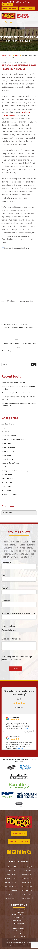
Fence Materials (8, 451)
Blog (6, 324)
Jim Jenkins (24, 62)
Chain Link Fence (8, 432)
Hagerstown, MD (11, 890)
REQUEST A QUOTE (27, 8)
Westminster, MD (27, 898)
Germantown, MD (11, 886)
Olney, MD (27, 871)
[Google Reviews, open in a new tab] (29, 852)
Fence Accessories (9, 436)
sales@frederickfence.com (19, 920)
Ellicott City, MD (10, 878)
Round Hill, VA (27, 886)
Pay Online (7, 4)
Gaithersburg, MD (11, 882)
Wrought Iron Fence (9, 494)
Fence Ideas (6, 443)
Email (4, 575)
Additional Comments (11, 639)
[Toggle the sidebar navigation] (9, 22)
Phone (5, 588)
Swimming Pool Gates (10, 478)
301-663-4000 (27, 2)
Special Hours (7, 475)
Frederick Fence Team (18, 324)
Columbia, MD (11, 875)
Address (6, 601)
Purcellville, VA (27, 878)
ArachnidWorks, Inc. (24, 945)
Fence (30, 327)
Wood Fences (7, 490)
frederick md (18, 329)
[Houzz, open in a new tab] (24, 852)
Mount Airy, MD (27, 867)
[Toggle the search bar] (4, 22)
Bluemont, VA (11, 871)
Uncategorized (7, 482)
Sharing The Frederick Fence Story (15, 471)
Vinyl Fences (6, 486)
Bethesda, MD (11, 867)
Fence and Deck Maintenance (13, 439)
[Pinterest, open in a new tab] (19, 852)
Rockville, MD (27, 882)
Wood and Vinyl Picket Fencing (13, 383)
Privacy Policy (18, 942)
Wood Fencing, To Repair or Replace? (16, 393)
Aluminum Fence (8, 424)
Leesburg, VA (11, 894)
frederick (8, 329)
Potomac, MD (27, 875)
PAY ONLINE (19, 833)
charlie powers (10, 327)
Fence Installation (8, 447)
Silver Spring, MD (27, 890)
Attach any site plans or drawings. (17, 657)
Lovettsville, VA (10, 898)
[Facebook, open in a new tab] (9, 852)
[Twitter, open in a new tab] (14, 852)
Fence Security (7, 459)
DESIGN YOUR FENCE (10, 8)
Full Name (6, 563)
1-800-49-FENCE (8, 2)
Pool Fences (6, 467)
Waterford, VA (27, 894)
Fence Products (9, 626)
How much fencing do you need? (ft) (18, 613)
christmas (22, 327)
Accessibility (28, 942)
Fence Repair (7, 455)
